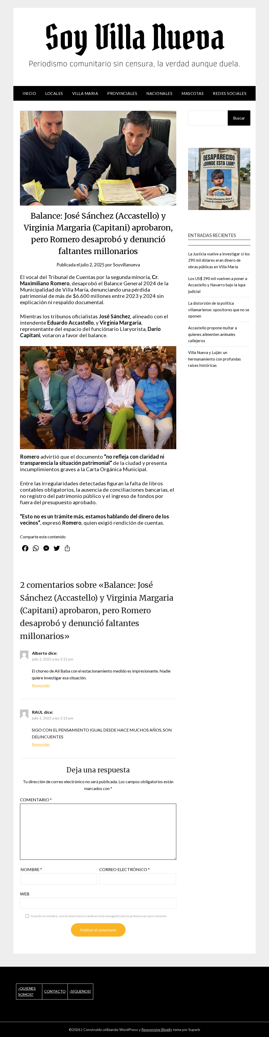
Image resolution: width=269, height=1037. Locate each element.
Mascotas (193, 93)
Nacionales (159, 93)
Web (24, 893)
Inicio (29, 93)
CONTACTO (55, 991)
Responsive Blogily (156, 1029)
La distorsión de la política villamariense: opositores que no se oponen (218, 309)
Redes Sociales (229, 93)
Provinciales (122, 93)
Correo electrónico (124, 869)
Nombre (31, 869)
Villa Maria (85, 93)
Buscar (239, 118)
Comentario (36, 799)
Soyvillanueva (126, 264)
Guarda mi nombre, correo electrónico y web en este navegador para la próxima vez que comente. (99, 916)
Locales (54, 93)
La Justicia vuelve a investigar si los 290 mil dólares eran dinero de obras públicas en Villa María (219, 260)
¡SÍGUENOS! (80, 991)
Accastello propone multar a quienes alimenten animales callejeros (212, 334)
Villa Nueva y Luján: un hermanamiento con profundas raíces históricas (214, 359)
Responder (41, 685)
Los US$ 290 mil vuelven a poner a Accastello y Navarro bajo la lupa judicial (217, 285)
